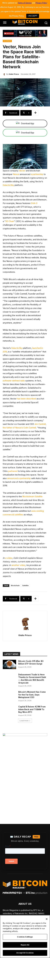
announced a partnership (19, 478)
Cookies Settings (25, 937)
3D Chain (9, 221)
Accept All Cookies (25, 953)
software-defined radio (14, 380)
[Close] (47, 919)
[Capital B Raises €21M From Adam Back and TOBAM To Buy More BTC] (9, 710)
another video (18, 565)
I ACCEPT (32, 16)
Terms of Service (25, 3)
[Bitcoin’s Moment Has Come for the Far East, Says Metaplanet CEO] (9, 695)
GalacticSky (8, 185)
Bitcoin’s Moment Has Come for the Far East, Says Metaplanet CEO (32, 694)
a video (8, 558)
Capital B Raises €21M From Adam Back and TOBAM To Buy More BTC (32, 709)
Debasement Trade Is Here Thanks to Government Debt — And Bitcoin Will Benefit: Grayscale (32, 678)
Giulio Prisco (14, 74)
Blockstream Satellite (32, 496)
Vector (22, 170)
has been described (26, 398)
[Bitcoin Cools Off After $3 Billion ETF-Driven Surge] (9, 664)
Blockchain (15, 585)
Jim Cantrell (40, 424)
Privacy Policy (41, 3)
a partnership (37, 174)
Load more (24, 721)
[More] (35, 113)
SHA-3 (34, 203)
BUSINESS (7, 41)
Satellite (25, 585)
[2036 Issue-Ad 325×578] (25, 772)
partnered (13, 471)
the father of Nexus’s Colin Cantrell (19, 427)
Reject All (25, 945)
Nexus (16, 174)
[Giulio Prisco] (4, 74)
